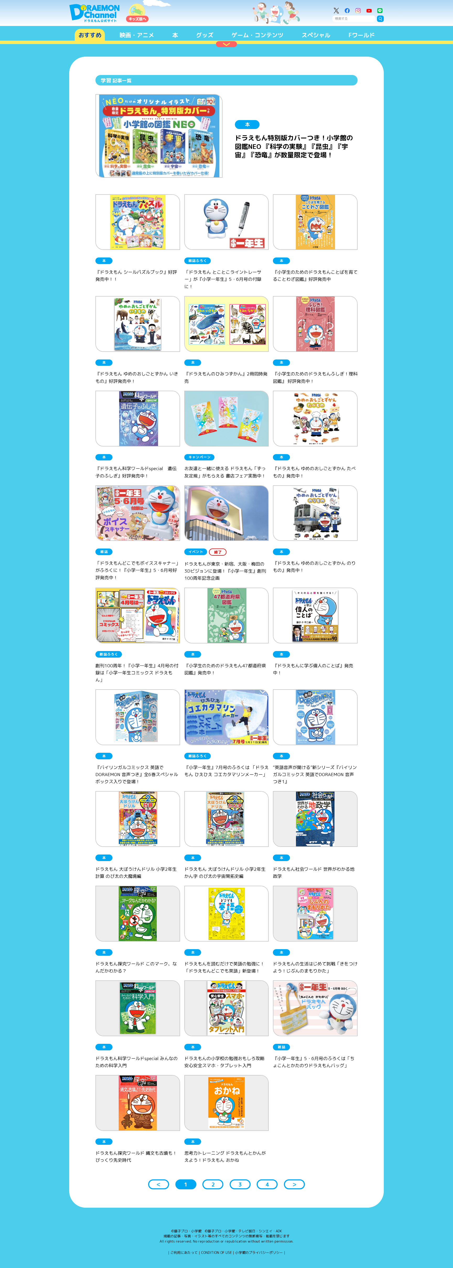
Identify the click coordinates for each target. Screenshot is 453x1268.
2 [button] (213, 1184)
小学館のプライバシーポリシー (259, 1252)
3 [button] (240, 1184)
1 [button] (185, 1184)
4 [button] (267, 1184)
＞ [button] (294, 1184)
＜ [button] (158, 1184)
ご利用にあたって (184, 1252)
